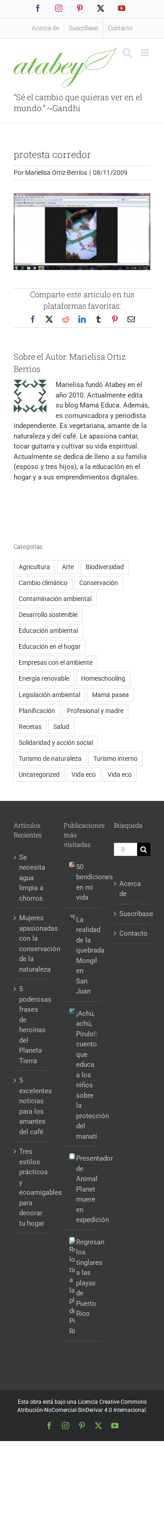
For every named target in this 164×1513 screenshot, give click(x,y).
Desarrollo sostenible (48, 614)
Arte (68, 567)
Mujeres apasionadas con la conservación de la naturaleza (32, 943)
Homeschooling (103, 678)
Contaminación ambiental (55, 598)
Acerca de (130, 889)
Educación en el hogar (50, 646)
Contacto (132, 933)
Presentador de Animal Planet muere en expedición (86, 1189)
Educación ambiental (48, 630)
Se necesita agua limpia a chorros (32, 877)
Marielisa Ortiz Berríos (56, 172)
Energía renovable (44, 678)
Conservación (98, 582)
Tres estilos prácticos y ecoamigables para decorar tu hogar (32, 1187)
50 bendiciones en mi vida (86, 882)
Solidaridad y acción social (56, 742)
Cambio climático (43, 582)
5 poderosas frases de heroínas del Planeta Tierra (32, 1025)
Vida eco (84, 774)
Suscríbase (132, 914)
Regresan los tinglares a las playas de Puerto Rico (86, 1278)
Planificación (37, 710)
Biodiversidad (105, 567)
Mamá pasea (110, 694)
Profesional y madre (95, 710)
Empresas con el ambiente (55, 662)
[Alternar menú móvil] (145, 52)
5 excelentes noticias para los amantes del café (32, 1106)
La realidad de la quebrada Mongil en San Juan (86, 956)
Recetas (30, 726)
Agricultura (34, 567)
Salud (61, 726)
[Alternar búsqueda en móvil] (127, 52)
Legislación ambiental (49, 694)
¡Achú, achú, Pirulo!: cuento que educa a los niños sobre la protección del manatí (86, 1075)
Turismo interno (115, 758)
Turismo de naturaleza (50, 758)
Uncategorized (39, 774)
